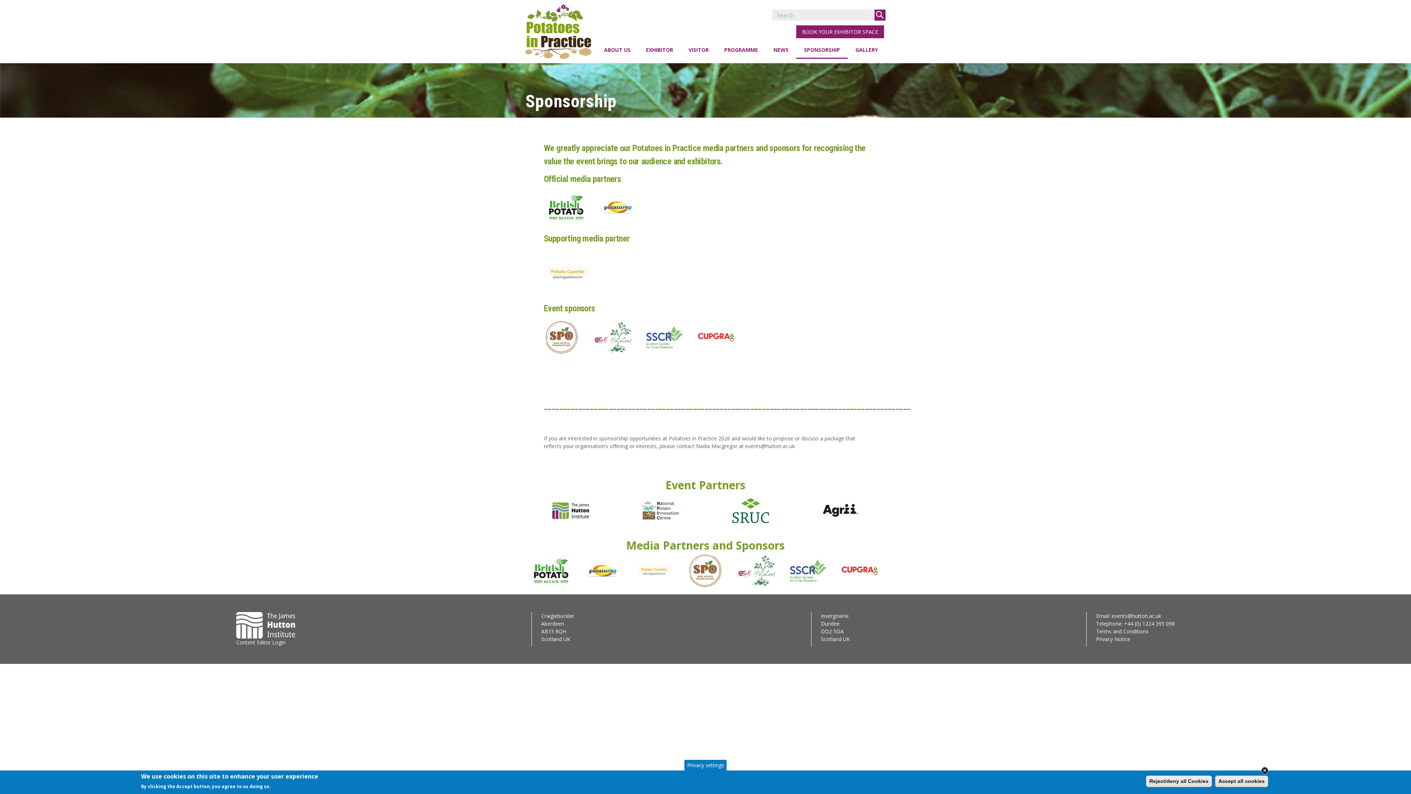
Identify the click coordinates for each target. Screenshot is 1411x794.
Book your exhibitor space (840, 31)
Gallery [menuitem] (866, 49)
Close (1264, 770)
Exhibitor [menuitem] (659, 49)
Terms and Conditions (1122, 631)
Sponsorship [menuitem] (822, 49)
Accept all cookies (1241, 781)
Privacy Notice (1113, 639)
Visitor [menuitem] (699, 49)
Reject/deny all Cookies (1179, 781)
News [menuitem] (781, 49)
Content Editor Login (261, 642)
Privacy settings (705, 765)
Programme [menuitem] (741, 49)
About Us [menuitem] (617, 49)
